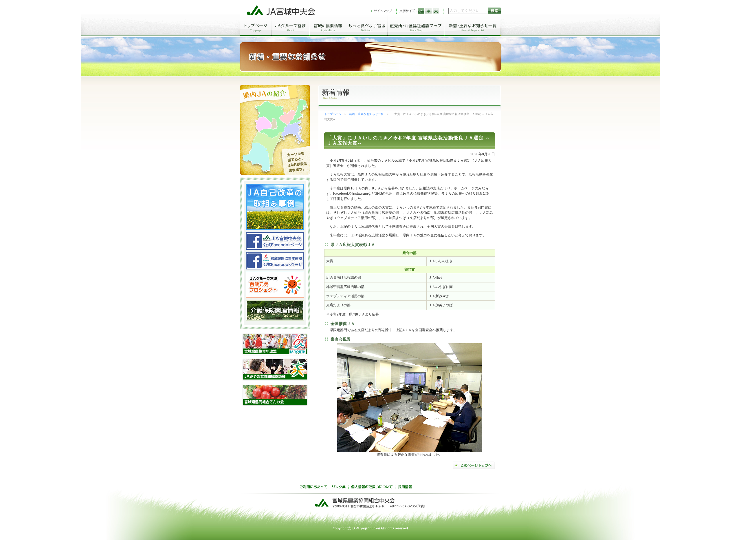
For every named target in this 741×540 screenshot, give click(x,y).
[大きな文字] (436, 11)
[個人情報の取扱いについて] (372, 488)
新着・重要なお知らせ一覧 (366, 114)
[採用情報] (404, 488)
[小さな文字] (421, 11)
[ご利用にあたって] (313, 488)
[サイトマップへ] (381, 11)
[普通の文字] (428, 11)
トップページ (333, 114)
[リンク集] (339, 488)
